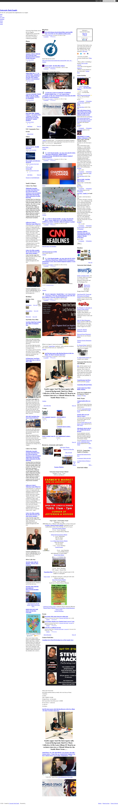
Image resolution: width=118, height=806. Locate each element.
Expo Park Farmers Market (59, 528)
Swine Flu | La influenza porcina (53, 627)
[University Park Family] (82, 255)
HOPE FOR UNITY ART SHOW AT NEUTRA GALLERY (32, 611)
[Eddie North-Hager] (89, 255)
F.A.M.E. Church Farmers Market (54, 525)
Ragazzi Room (74, 463)
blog (84, 395)
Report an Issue (106, 803)
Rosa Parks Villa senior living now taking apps (56, 616)
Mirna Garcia (28, 316)
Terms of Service (114, 803)
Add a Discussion (47, 634)
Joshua (44, 140)
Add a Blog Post (47, 405)
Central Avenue (59, 547)
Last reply (71, 623)
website (87, 381)
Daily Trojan (80, 425)
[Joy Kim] (78, 259)
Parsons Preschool (59, 611)
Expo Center (47, 576)
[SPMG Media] (78, 255)
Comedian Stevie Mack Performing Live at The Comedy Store (57, 640)
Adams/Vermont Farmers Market (59, 534)
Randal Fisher (52, 346)
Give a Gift (35, 305)
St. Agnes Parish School (83, 357)
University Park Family (8, 10)
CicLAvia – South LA (82, 193)
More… (90, 447)
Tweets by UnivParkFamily (32, 177)
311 (78, 366)
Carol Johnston (29, 305)
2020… (33, 606)
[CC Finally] (85, 259)
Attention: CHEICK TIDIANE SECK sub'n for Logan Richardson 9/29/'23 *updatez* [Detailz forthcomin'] (84, 234)
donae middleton (29, 310)
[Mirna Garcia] (27, 314)
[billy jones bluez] (78, 251)
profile (78, 104)
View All (39, 126)
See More (79, 125)
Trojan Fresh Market (59, 555)
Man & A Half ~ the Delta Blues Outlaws (55, 65)
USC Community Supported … (49, 417)
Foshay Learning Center (83, 275)
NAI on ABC (29, 168)
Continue (44, 62)
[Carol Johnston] (27, 303)
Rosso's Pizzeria (69, 455)
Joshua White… (45, 147)
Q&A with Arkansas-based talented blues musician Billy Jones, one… (57, 60)
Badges (99, 803)
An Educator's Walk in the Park (84, 458)
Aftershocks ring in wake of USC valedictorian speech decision (84, 430)
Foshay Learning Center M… (49, 436)
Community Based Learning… (64, 426)
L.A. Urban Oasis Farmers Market (59, 541)
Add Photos (29, 126)
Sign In (100, 0)
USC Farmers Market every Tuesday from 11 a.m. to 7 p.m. (59, 621)
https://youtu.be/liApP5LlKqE (83, 95)
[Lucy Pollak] (85, 251)
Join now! (84, 51)
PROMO (43, 185)
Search (116, 1)
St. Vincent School (81, 345)
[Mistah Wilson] (82, 251)
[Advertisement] (59, 5)
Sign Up (97, 0)
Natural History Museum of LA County (53, 608)
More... (79, 243)
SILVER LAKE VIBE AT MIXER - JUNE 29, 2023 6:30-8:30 (32, 563)
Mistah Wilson (49, 356)
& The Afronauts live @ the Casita (65, 777)
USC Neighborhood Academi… (63, 436)
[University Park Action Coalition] (85, 255)
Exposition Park (48, 572)
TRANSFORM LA (61, 417)
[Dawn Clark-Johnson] (82, 259)
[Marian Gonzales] (89, 259)
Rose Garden (66, 608)
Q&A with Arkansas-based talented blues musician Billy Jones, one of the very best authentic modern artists (84, 119)
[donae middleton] (27, 309)
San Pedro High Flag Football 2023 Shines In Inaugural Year (33, 323)
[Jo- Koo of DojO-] (89, 251)
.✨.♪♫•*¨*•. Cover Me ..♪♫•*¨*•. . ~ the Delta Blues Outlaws (84, 88)
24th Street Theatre (64, 447)
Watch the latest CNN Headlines (49, 246)
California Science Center (49, 606)
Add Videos (29, 174)
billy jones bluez (33, 150)
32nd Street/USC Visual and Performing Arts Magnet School (84, 296)
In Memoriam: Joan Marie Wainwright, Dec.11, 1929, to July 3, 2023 (33, 360)
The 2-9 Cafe (68, 452)
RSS (78, 245)
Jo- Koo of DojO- (30, 59)
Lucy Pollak (79, 129)
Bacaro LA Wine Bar (68, 449)
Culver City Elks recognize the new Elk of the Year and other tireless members (32, 252)
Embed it (79, 68)
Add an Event (30, 134)
